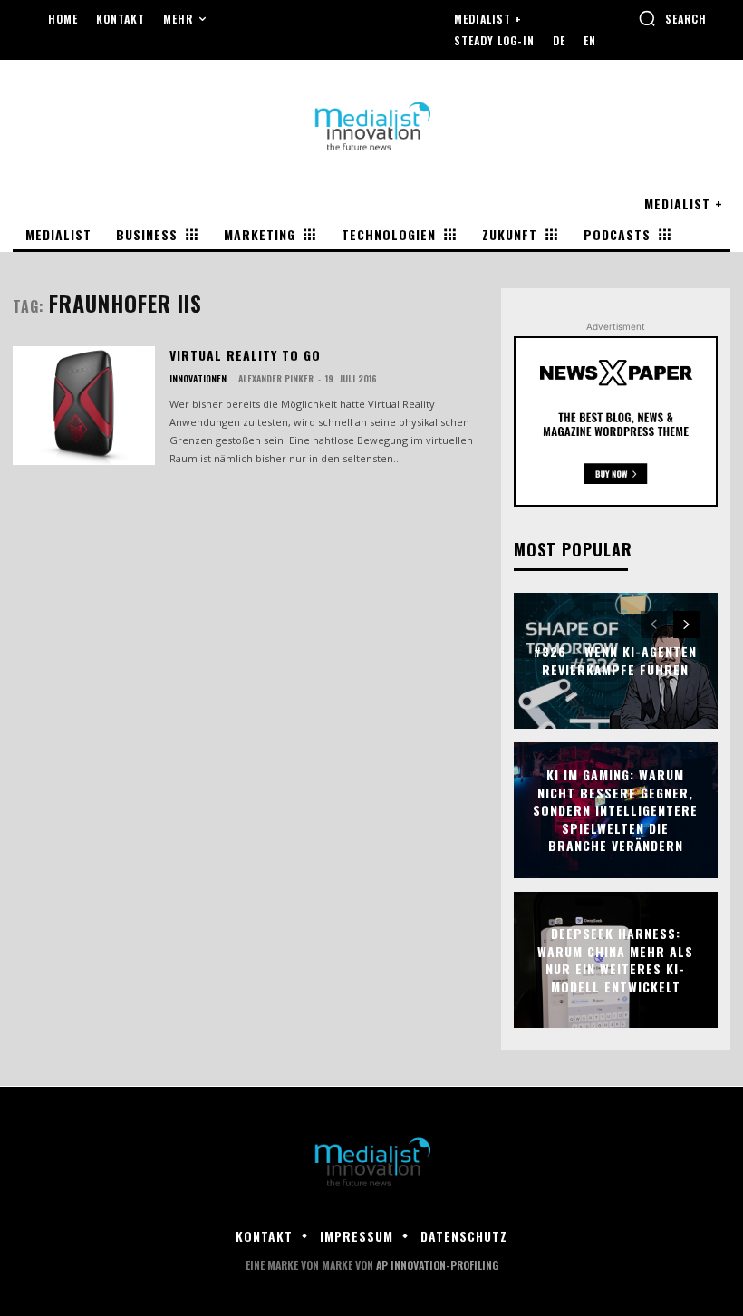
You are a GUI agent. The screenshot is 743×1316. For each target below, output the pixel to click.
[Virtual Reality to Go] (84, 406)
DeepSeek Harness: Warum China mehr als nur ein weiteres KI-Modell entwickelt (615, 960)
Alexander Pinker (276, 378)
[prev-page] (654, 624)
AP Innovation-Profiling (437, 1264)
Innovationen (198, 378)
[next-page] (686, 624)
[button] (672, 18)
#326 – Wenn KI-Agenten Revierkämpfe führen (615, 661)
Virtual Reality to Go (245, 354)
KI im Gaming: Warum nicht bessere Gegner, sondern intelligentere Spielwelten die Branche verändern (615, 810)
